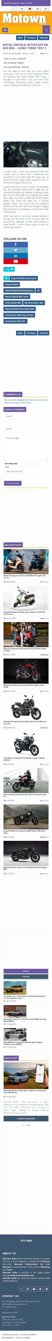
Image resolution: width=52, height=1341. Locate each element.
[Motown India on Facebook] (13, 8)
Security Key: (11, 463)
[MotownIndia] (26, 19)
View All (43, 37)
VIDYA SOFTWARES (23, 1338)
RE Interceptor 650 (34, 302)
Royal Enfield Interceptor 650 (19, 309)
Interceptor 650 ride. (15, 321)
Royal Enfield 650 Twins (16, 296)
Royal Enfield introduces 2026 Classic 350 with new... (24, 832)
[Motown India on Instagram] (37, 8)
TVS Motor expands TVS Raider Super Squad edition (23, 759)
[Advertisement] (26, 114)
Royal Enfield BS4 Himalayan (19, 290)
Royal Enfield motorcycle (23, 278)
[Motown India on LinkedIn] (45, 8)
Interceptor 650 (13, 302)
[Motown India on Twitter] (21, 8)
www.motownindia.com (22, 1275)
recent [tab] (26, 971)
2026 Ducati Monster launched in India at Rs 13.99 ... (23, 686)
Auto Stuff (11, 1058)
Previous (31, 37)
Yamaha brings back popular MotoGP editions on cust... (24, 722)
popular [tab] (26, 977)
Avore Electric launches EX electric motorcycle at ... (24, 795)
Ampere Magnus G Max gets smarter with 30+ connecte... (24, 613)
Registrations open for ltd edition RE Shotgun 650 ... (25, 868)
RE (38, 290)
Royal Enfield (11, 284)
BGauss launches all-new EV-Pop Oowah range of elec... (24, 649)
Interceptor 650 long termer (19, 315)
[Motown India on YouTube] (29, 8)
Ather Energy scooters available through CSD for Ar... (24, 576)
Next (20, 37)
